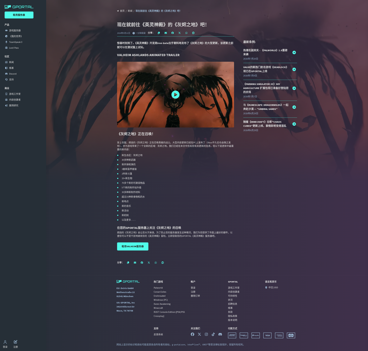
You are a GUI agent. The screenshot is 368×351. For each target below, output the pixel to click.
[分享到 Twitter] (179, 33)
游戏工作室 (15, 94)
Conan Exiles (160, 291)
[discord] (220, 335)
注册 (193, 291)
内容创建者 (15, 99)
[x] (199, 335)
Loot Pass (14, 47)
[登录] (5, 342)
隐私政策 (232, 316)
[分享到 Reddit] (193, 33)
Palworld (158, 287)
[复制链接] (159, 33)
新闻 (11, 62)
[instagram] (206, 335)
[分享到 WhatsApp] (186, 33)
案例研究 (13, 105)
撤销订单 (195, 295)
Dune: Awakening (162, 304)
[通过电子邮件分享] (166, 33)
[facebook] (192, 335)
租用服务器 (19, 15)
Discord (12, 73)
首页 (122, 11)
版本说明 (232, 320)
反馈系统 (158, 334)
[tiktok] (213, 335)
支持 (11, 79)
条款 (230, 312)
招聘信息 (232, 304)
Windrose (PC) (161, 300)
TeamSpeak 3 (15, 42)
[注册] (15, 342)
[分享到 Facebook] (172, 33)
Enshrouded (159, 295)
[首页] (24, 7)
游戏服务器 (15, 30)
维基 (11, 68)
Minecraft (158, 308)
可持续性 (232, 295)
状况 (230, 300)
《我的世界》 (16, 36)
